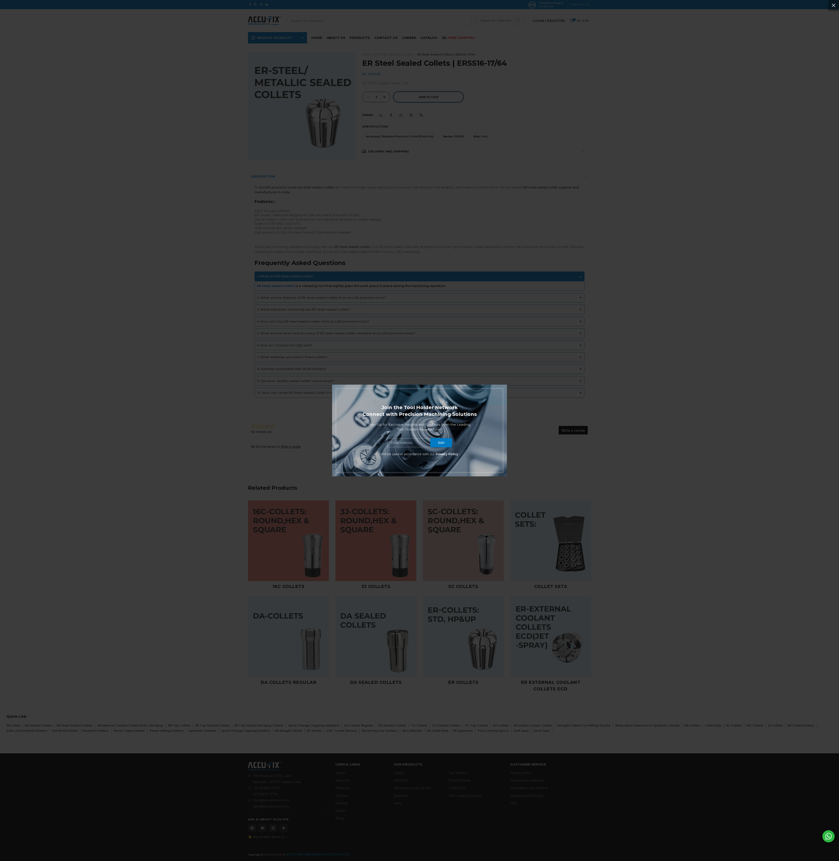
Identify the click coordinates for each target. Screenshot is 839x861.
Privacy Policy (447, 454)
